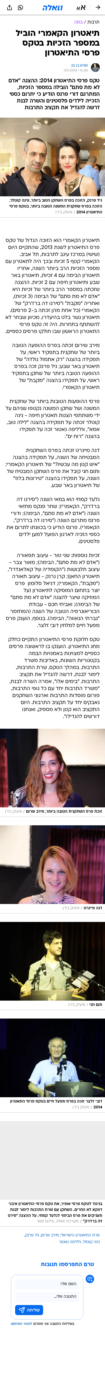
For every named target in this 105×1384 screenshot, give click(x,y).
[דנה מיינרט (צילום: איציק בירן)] (52, 869)
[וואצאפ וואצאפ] (20, 7)
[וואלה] (53, 7)
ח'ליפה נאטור (70, 1242)
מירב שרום (50, 1235)
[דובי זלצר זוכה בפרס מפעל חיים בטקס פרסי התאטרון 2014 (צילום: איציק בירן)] (52, 1066)
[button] (81, 7)
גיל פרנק (32, 1235)
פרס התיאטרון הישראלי (80, 1235)
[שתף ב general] (9, 7)
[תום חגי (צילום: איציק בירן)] (52, 966)
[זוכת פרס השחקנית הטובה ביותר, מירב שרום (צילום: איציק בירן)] (52, 773)
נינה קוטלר (91, 1242)
